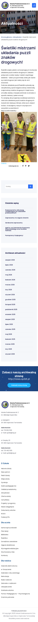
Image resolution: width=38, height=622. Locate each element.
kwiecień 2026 (10, 280)
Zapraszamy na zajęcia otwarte (16, 218)
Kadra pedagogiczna (8, 486)
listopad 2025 (10, 304)
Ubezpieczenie (6, 587)
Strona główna (6, 37)
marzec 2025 (10, 344)
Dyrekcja (4, 482)
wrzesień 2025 (10, 314)
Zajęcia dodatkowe (8, 545)
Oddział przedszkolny (8, 489)
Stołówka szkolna (7, 590)
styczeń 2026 (10, 295)
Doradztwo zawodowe (9, 541)
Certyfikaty (5, 500)
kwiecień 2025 (10, 339)
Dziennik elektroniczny (9, 566)
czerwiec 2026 (10, 270)
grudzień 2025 (10, 300)
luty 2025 (8, 349)
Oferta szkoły (6, 496)
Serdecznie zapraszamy (14, 223)
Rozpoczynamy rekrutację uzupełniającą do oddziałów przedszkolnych (15, 211)
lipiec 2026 (9, 265)
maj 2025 (8, 334)
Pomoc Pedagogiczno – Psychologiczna (15, 594)
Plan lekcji (4, 531)
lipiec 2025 (9, 324)
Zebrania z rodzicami (8, 583)
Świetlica (4, 538)
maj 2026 (8, 275)
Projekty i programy (8, 503)
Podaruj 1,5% (5, 517)
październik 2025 (11, 309)
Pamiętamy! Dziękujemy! (14, 235)
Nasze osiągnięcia (7, 507)
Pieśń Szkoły (5, 475)
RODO (3, 514)
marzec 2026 (10, 285)
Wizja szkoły (5, 479)
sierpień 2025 (10, 319)
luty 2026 (8, 290)
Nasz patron (5, 472)
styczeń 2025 (10, 354)
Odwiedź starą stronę (19, 385)
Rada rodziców (6, 580)
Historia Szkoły (6, 468)
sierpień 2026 (10, 260)
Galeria (3, 163)
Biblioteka (4, 535)
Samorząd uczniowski (9, 528)
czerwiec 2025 (10, 329)
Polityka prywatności (19, 611)
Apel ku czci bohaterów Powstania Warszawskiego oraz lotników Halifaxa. (17, 229)
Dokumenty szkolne (8, 510)
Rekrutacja (5, 576)
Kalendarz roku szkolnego (10, 573)
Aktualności (17, 37)
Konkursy (4, 555)
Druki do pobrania (7, 597)
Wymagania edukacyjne (9, 548)
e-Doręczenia (6, 569)
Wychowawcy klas (7, 552)
